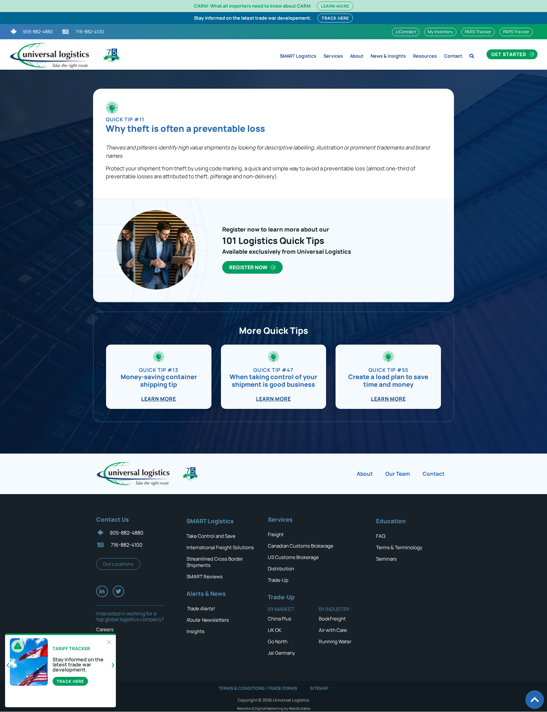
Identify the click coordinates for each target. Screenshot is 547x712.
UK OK (274, 630)
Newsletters (207, 620)
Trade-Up (278, 580)
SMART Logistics (298, 56)
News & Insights (388, 56)
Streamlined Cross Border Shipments (214, 562)
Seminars (386, 559)
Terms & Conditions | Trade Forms (258, 688)
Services (333, 56)
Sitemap (319, 688)
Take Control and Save (211, 536)
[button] (8, 665)
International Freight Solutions (220, 547)
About (356, 56)
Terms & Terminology (399, 547)
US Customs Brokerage (293, 557)
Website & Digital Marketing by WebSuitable (274, 708)
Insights (195, 631)
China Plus (279, 618)
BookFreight (332, 618)
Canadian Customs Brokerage (300, 546)
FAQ (380, 536)
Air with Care (333, 630)
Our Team (397, 473)
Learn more (158, 398)
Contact (453, 56)
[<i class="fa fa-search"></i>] (471, 54)
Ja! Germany (281, 653)
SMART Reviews (204, 576)
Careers (105, 629)
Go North (277, 641)
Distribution (281, 568)
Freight (276, 534)
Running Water (335, 641)
